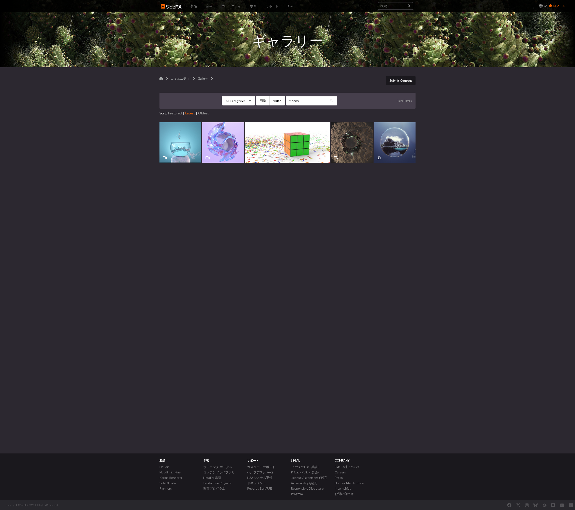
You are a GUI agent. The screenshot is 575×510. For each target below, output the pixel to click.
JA (545, 6)
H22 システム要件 (259, 477)
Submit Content (400, 80)
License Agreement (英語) (309, 477)
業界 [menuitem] (209, 6)
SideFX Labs (167, 483)
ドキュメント (256, 483)
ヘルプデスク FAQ (260, 472)
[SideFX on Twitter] (518, 505)
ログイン (559, 6)
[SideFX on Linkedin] (571, 505)
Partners (165, 488)
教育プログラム (214, 488)
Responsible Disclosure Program (307, 491)
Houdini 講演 (212, 477)
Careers (340, 472)
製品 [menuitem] (193, 6)
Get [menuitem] (291, 6)
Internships (343, 488)
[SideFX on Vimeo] (553, 505)
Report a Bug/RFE (259, 488)
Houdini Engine (170, 472)
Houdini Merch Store (349, 483)
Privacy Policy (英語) (305, 472)
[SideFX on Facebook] (509, 505)
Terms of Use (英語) (304, 467)
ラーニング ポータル (217, 467)
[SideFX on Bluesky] (535, 505)
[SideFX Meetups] (544, 505)
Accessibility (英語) (304, 483)
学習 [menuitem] (253, 6)
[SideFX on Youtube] (562, 505)
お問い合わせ (344, 494)
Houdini (164, 467)
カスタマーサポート (261, 467)
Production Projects (217, 483)
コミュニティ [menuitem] (231, 6)
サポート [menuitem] (272, 6)
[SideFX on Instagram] (527, 505)
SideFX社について (347, 467)
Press (339, 477)
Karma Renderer (170, 477)
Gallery (203, 78)
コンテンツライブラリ (219, 472)
